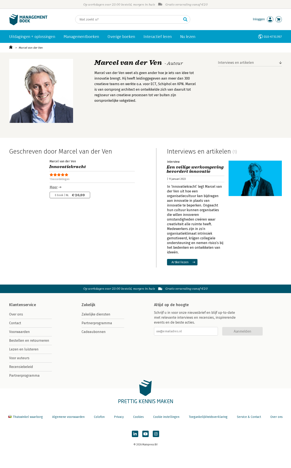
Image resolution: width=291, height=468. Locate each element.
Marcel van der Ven (31, 47)
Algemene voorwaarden (68, 417)
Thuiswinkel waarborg (28, 417)
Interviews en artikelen (236, 63)
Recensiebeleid (21, 367)
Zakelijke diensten (96, 314)
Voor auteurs (19, 358)
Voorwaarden (19, 332)
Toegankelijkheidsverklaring (208, 417)
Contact (15, 323)
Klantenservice (22, 304)
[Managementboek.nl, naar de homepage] (28, 24)
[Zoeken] (185, 19)
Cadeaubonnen (94, 332)
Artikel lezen (180, 262)
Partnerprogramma (24, 376)
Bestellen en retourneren (29, 341)
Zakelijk (88, 304)
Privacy (119, 417)
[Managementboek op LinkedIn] (135, 434)
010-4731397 (273, 36)
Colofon (99, 417)
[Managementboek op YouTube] (145, 434)
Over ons (16, 314)
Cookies (138, 417)
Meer (54, 187)
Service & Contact (249, 417)
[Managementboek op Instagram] (156, 434)
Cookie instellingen (166, 417)
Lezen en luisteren (24, 349)
